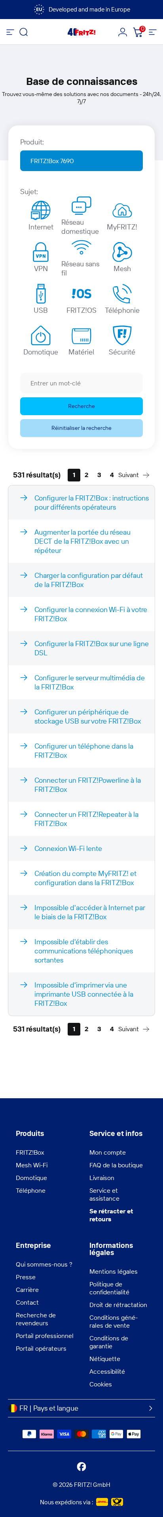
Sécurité (122, 351)
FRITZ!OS (81, 310)
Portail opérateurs (41, 1348)
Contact (27, 1302)
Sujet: (29, 191)
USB (41, 310)
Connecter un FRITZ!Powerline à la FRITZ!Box (87, 785)
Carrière (27, 1290)
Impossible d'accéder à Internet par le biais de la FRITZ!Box (89, 912)
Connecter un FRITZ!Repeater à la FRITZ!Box (86, 819)
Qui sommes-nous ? (44, 1264)
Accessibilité (107, 1371)
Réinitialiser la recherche (81, 427)
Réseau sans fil (80, 266)
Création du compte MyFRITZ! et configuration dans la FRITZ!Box (85, 878)
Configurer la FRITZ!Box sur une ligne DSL (91, 648)
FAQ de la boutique (116, 1165)
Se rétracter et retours (111, 1215)
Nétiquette (104, 1359)
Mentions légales (113, 1271)
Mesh (122, 268)
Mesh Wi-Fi (31, 1165)
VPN (41, 268)
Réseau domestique (80, 225)
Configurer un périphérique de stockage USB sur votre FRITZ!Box (87, 716)
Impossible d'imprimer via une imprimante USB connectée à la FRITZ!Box (83, 994)
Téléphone (30, 1190)
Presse (26, 1277)
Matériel (81, 351)
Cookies (100, 1384)
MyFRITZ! (122, 226)
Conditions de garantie (108, 1342)
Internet (40, 226)
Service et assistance (104, 1194)
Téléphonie (122, 310)
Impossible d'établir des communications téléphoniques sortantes (83, 950)
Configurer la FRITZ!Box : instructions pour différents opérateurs (91, 502)
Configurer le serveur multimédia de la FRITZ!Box (89, 682)
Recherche (81, 406)
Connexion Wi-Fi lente (68, 848)
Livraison (101, 1178)
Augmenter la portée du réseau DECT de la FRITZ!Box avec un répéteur (82, 541)
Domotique (40, 351)
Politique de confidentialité (109, 1288)
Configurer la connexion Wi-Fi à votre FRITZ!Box (90, 614)
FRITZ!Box (30, 1152)
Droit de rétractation (118, 1305)
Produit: (32, 141)
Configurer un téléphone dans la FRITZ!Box (83, 750)
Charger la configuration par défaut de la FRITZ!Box (88, 580)
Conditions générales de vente (113, 1321)
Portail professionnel (45, 1336)
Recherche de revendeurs (36, 1319)
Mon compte (107, 1152)
